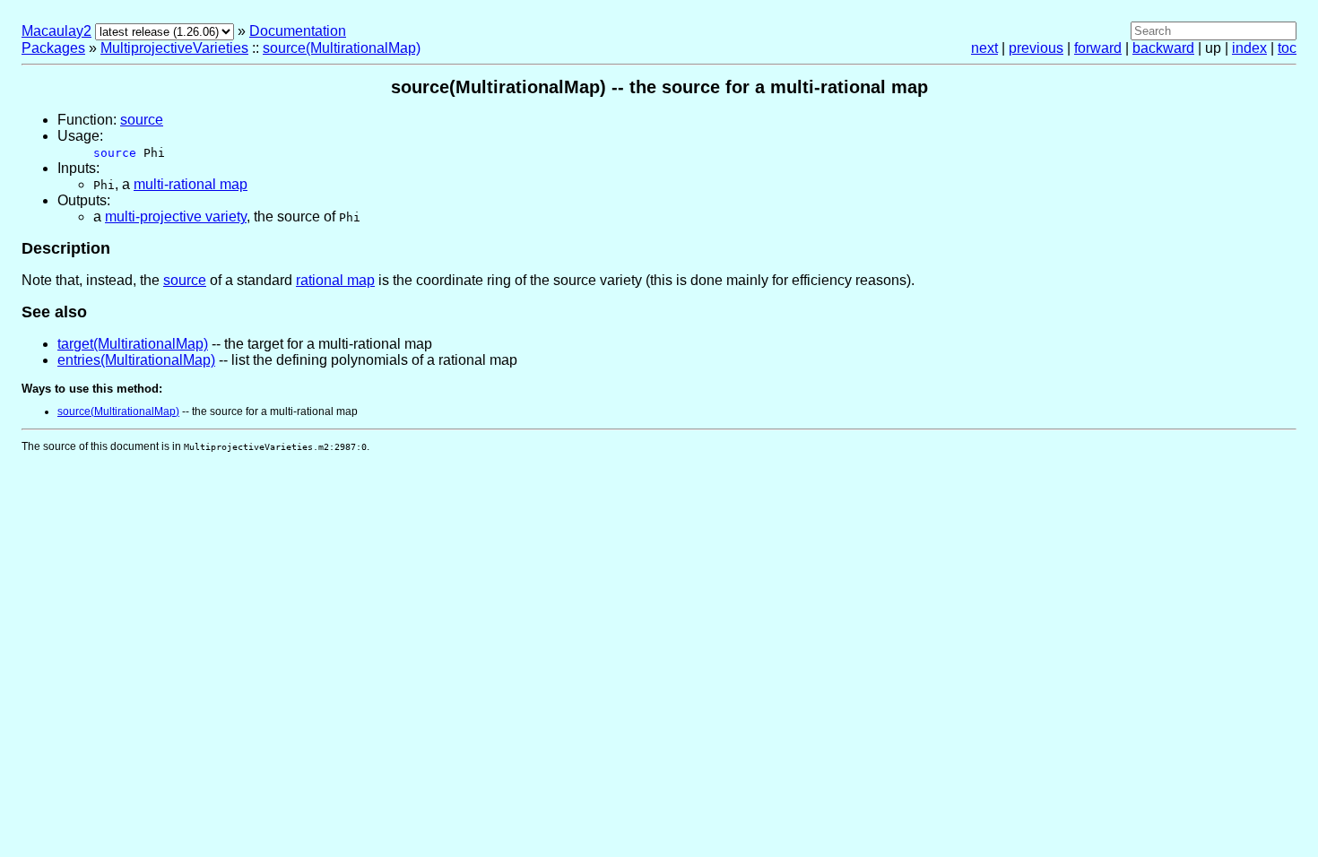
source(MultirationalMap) (342, 48)
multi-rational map (190, 184)
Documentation (297, 31)
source (141, 119)
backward (1163, 48)
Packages (53, 48)
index (1249, 48)
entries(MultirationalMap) (136, 360)
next (984, 48)
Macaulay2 (56, 31)
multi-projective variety (176, 216)
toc (1287, 48)
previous (1036, 48)
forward (1098, 48)
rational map (335, 280)
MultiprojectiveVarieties (174, 48)
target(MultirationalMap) (132, 343)
